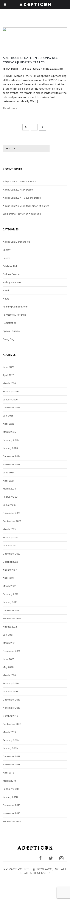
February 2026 (10, 391)
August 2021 (10, 626)
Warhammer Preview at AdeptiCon (22, 213)
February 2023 (10, 537)
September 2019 (12, 724)
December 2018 (11, 756)
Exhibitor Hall (10, 266)
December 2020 (11, 651)
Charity (6, 250)
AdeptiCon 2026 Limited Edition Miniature (26, 206)
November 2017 (11, 813)
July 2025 (8, 415)
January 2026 (10, 399)
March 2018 (9, 780)
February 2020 (10, 683)
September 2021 (12, 618)
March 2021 (9, 643)
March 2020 (9, 675)
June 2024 (8, 472)
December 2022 (11, 553)
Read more (10, 108)
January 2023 (10, 545)
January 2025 (10, 448)
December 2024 (11, 456)
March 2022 (9, 586)
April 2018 (8, 772)
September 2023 (12, 521)
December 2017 (11, 805)
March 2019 (9, 732)
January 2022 (10, 602)
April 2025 (8, 423)
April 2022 (8, 578)
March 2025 (9, 432)
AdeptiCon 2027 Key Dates (18, 189)
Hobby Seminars (12, 282)
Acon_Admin (32, 69)
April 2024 (8, 480)
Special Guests (11, 331)
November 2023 (11, 513)
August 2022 (10, 570)
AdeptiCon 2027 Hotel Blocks (19, 181)
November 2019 (11, 707)
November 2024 (11, 464)
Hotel (6, 290)
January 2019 (10, 748)
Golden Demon (11, 274)
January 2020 (10, 691)
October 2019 (10, 716)
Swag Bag (8, 339)
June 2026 (8, 367)
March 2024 (9, 488)
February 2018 (10, 789)
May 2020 (8, 667)
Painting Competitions (15, 306)
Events (6, 258)
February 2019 (10, 740)
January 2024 (10, 505)
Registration (9, 323)
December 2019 (11, 699)
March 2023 (9, 529)
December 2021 (11, 610)
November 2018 (11, 764)
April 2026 (8, 375)
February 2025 (10, 440)
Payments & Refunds (14, 314)
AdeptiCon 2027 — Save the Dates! (22, 197)
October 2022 (10, 561)
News (6, 298)
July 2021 (8, 634)
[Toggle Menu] (5, 4)
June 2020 (8, 659)
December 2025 (11, 407)
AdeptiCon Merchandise (16, 241)
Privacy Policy (16, 869)
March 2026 (9, 383)
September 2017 (12, 821)
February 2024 (10, 496)
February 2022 (10, 594)
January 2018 (10, 797)
